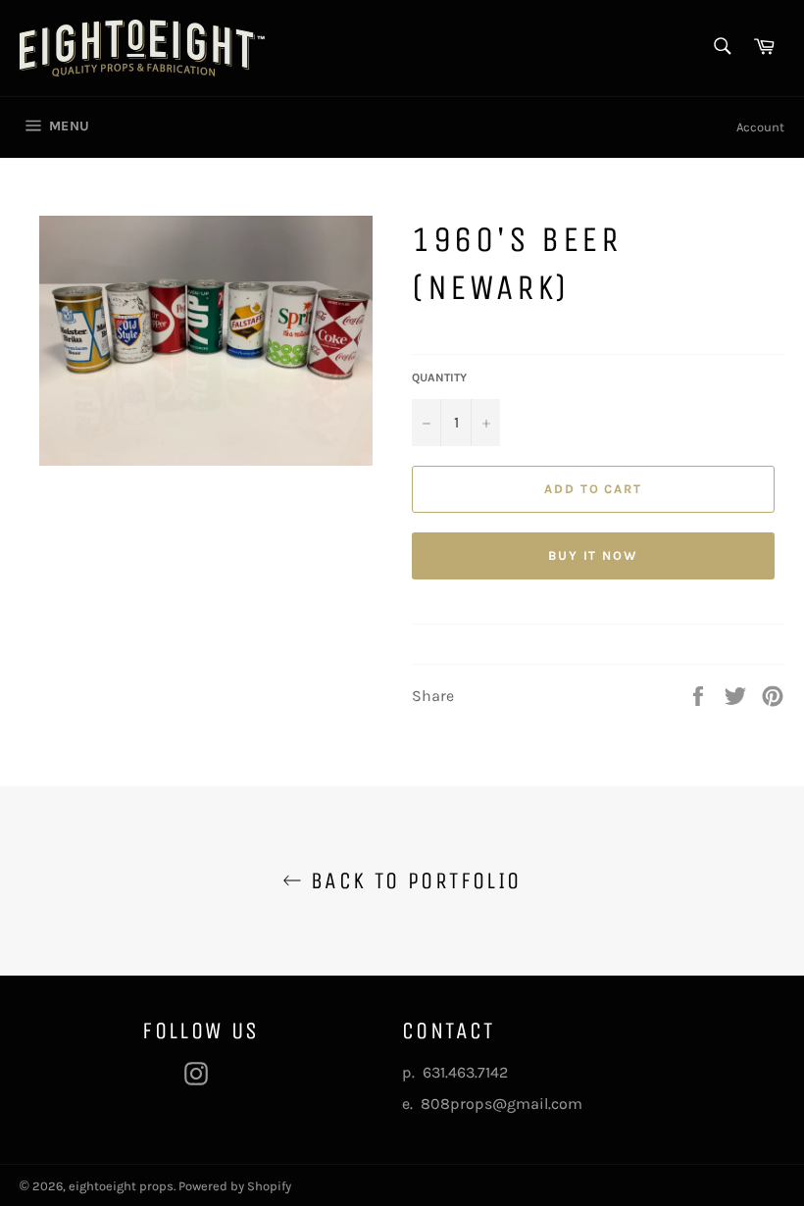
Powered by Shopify (234, 1186)
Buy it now (593, 555)
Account (760, 127)
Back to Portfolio (411, 880)
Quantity (439, 377)
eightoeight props (121, 1186)
